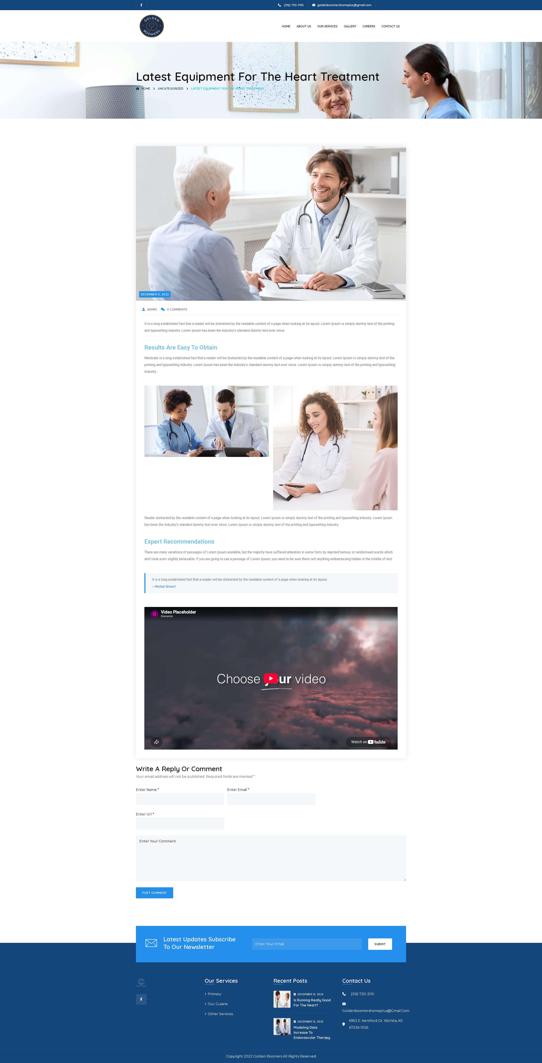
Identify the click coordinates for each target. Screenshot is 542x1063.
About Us (304, 26)
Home (286, 26)
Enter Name (147, 790)
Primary (214, 994)
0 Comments (177, 309)
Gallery (350, 26)
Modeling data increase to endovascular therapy (312, 1032)
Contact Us (391, 26)
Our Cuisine (218, 1004)
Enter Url (145, 814)
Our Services (327, 26)
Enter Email (238, 790)
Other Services (220, 1014)
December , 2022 (310, 994)
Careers (368, 26)
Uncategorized (170, 88)
